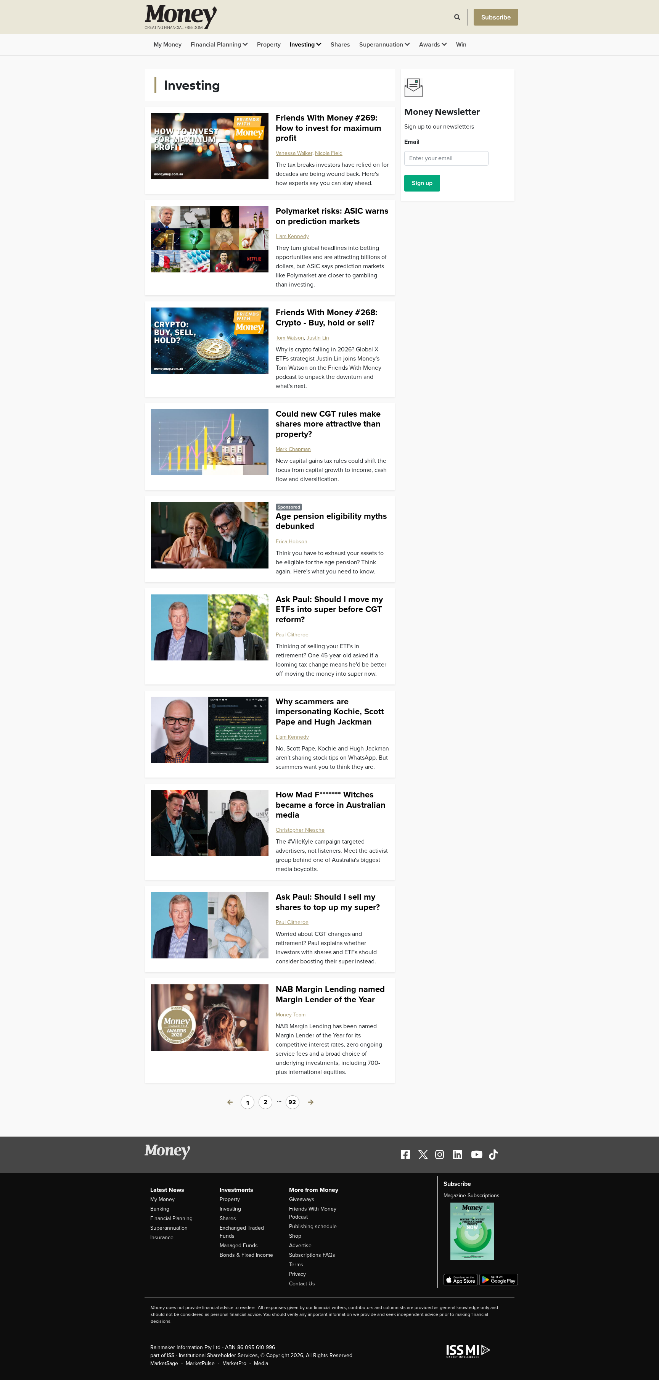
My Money (168, 44)
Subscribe (496, 17)
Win (461, 44)
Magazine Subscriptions (472, 1195)
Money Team (290, 1014)
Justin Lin (318, 338)
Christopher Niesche (300, 830)
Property (269, 44)
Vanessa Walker (294, 153)
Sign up (422, 183)
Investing (303, 44)
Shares (340, 44)
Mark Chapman (293, 449)
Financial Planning (217, 44)
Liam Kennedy (292, 236)
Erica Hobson (291, 541)
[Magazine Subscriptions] (476, 1231)
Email (412, 142)
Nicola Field (328, 153)
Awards (430, 44)
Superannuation (382, 44)
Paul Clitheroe (292, 634)
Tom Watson (290, 338)
